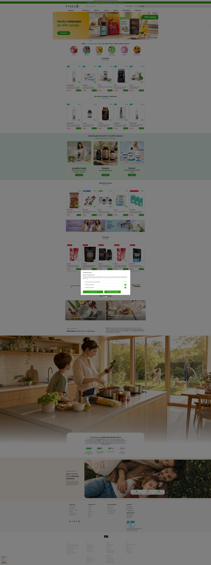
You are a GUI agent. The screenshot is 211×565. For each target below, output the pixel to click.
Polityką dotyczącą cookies (108, 276)
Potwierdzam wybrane (93, 291)
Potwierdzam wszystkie (112, 291)
